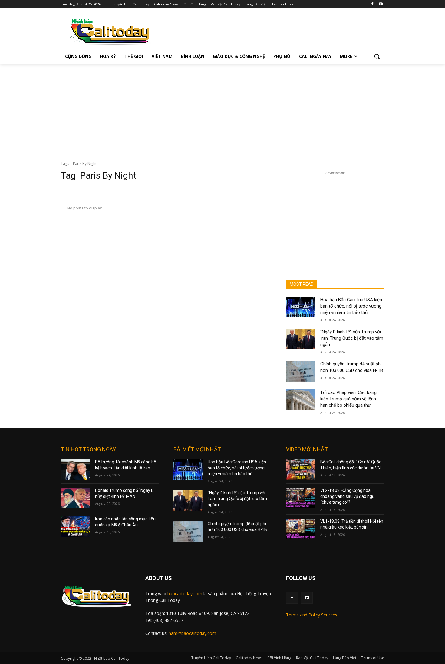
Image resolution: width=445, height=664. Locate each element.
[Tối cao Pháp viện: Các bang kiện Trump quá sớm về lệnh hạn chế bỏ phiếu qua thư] (300, 399)
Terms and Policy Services (311, 615)
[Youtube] (380, 4)
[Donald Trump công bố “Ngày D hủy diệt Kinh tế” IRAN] (75, 498)
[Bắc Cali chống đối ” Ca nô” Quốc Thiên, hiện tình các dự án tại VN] (300, 469)
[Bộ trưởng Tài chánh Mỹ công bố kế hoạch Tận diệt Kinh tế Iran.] (75, 469)
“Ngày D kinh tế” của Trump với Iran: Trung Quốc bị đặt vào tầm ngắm (351, 338)
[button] (377, 56)
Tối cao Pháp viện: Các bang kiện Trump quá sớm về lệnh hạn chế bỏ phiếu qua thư (348, 399)
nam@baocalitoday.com (192, 633)
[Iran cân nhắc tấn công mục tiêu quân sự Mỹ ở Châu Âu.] (75, 526)
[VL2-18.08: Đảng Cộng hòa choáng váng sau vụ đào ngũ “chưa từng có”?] (300, 498)
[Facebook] (372, 4)
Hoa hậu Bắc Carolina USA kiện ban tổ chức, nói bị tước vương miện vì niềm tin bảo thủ (351, 306)
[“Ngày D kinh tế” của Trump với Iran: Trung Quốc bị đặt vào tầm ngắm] (300, 339)
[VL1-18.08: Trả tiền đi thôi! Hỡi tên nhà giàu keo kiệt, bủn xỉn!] (300, 529)
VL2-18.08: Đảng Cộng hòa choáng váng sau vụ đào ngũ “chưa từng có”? (347, 496)
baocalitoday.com (184, 593)
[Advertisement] (222, 109)
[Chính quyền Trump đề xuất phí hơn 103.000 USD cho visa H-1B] (300, 371)
